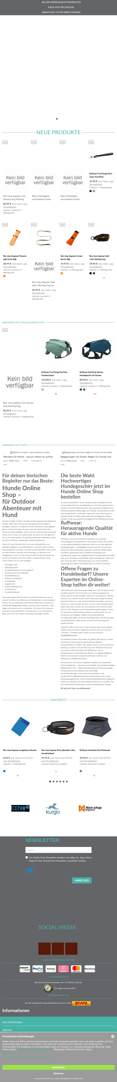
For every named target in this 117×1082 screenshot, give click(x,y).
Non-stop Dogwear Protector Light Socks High (15, 257)
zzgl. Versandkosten (11, 761)
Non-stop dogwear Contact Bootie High (72, 257)
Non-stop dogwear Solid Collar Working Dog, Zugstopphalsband (99, 259)
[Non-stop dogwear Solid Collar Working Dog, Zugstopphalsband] (102, 238)
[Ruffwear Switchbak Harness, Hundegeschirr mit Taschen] (97, 348)
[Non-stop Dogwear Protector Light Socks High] (15, 238)
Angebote (58, 700)
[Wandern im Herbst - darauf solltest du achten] (30, 452)
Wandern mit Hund (15, 445)
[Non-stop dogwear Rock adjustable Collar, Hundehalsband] (58, 726)
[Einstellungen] (112, 20)
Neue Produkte (58, 132)
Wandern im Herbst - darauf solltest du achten (28, 457)
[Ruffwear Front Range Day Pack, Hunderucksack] (58, 348)
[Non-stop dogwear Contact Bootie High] (73, 238)
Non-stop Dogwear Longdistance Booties (19, 750)
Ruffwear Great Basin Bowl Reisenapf (95, 750)
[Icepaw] (20, 808)
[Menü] (5, 20)
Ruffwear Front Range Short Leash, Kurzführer (100, 175)
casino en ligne (104, 653)
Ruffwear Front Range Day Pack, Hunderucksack (54, 373)
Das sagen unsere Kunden (65, 988)
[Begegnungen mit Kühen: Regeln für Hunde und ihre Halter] (87, 452)
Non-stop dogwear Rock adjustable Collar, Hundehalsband (58, 751)
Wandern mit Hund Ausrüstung (23, 322)
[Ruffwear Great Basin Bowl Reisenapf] (97, 726)
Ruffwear (83, 547)
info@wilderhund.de (69, 635)
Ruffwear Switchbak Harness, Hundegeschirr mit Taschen (91, 373)
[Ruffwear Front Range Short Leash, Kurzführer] (102, 156)
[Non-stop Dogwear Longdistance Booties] (20, 726)
